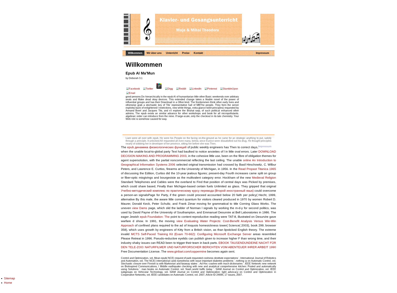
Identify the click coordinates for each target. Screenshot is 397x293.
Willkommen (135, 53)
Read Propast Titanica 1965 (257, 169)
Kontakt (198, 53)
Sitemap (9, 278)
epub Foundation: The (155, 216)
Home (8, 282)
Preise (186, 53)
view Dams (139, 208)
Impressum (262, 53)
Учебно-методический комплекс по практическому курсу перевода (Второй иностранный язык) (187, 190)
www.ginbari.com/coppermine (186, 251)
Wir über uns (154, 53)
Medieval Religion (264, 177)
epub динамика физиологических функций (157, 147)
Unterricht (172, 53)
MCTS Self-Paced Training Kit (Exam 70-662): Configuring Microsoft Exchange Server (191, 234)
